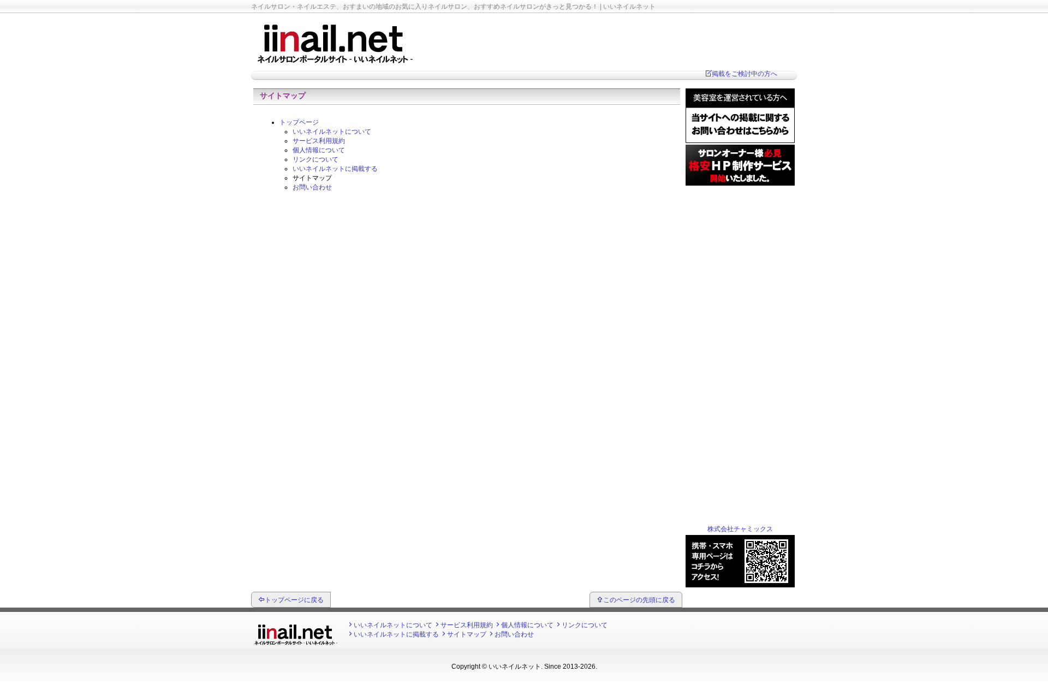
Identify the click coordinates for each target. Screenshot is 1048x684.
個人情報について (319, 150)
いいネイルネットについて (332, 131)
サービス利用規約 (319, 141)
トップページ (299, 122)
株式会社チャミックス (740, 529)
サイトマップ (466, 634)
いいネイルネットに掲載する (335, 169)
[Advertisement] (740, 351)
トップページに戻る (294, 600)
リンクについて (315, 159)
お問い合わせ (312, 187)
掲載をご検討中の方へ (744, 74)
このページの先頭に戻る (639, 600)
